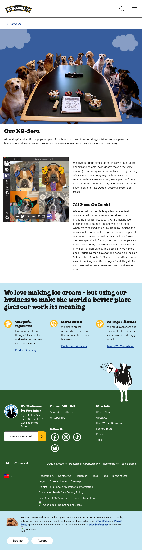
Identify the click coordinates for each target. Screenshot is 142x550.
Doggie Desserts (57, 463)
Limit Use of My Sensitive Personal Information (67, 498)
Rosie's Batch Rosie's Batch (119, 463)
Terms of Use (119, 476)
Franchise (81, 476)
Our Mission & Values (74, 346)
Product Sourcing (25, 350)
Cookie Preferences (97, 524)
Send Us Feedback (61, 412)
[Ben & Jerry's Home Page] (18, 9)
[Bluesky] (55, 448)
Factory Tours (104, 428)
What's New (103, 412)
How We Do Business (109, 423)
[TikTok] (77, 437)
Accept (42, 540)
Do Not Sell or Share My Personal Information (66, 487)
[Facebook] (55, 437)
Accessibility (46, 476)
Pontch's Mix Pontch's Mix (84, 463)
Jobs (99, 440)
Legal (42, 481)
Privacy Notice (58, 481)
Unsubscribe (57, 417)
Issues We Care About (120, 346)
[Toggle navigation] (134, 9)
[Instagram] (66, 437)
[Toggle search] (122, 9)
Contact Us (64, 476)
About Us (15, 23)
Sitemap (76, 481)
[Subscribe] (42, 436)
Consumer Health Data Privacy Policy (61, 492)
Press (99, 434)
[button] (8, 476)
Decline (18, 540)
